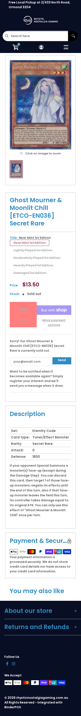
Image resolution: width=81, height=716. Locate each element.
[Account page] (41, 47)
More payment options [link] (54, 322)
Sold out (23, 314)
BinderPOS (12, 707)
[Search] (73, 36)
